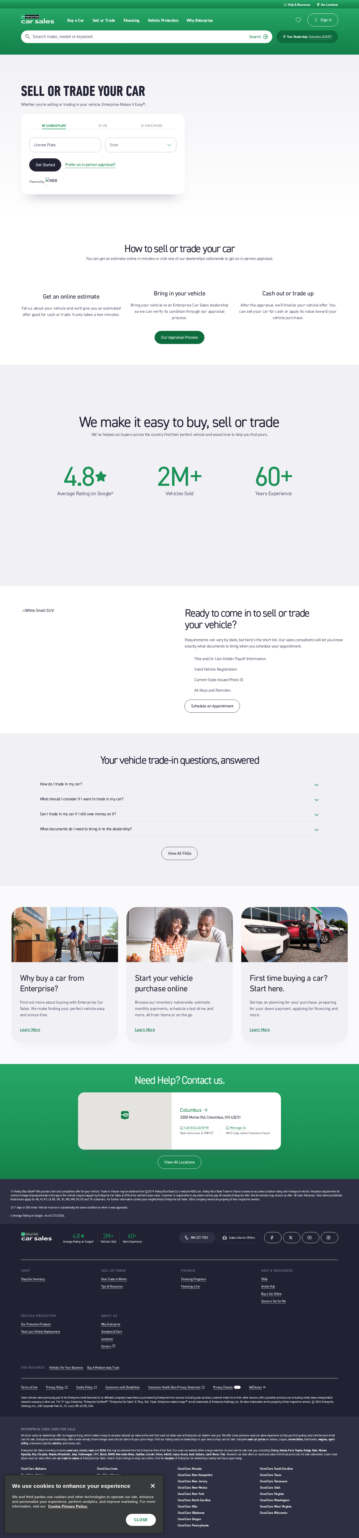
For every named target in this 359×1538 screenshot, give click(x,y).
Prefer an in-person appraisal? (90, 164)
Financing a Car (190, 1286)
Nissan (323, 1450)
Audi (191, 1454)
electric (57, 1443)
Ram (314, 1450)
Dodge (307, 1450)
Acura (184, 1454)
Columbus (190, 1110)
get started (45, 165)
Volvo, (159, 1454)
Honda (283, 1450)
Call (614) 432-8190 (196, 1128)
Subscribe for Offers (242, 1237)
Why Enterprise (111, 1324)
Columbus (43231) (320, 37)
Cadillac (140, 1454)
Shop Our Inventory (33, 1279)
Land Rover (212, 1454)
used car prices (256, 1439)
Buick (103, 1454)
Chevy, (275, 1450)
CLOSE (141, 1520)
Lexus (176, 1454)
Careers (108, 1346)
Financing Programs (193, 1279)
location (169, 1458)
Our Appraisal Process (179, 337)
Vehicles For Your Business (66, 1367)
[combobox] (141, 145)
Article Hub (268, 1286)
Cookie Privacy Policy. (68, 1506)
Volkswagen (85, 1454)
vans (91, 1450)
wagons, (323, 1439)
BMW (111, 1454)
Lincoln (150, 1454)
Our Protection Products (36, 1324)
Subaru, (200, 1454)
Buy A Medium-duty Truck (103, 1367)
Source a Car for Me (273, 1301)
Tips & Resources (112, 1286)
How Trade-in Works (114, 1279)
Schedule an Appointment (212, 706)
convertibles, (295, 1439)
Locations (107, 1339)
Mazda (53, 1454)
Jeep (74, 1454)
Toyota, (299, 1450)
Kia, (34, 1454)
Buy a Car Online (271, 1294)
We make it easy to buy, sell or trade (179, 422)
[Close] (153, 1486)
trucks (83, 1450)
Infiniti (167, 1454)
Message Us (238, 1128)
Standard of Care (111, 1332)
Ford (291, 1450)
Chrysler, (42, 1454)
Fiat (222, 1454)
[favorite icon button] (298, 20)
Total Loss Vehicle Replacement (40, 1332)
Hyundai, (26, 1454)
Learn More (30, 1029)
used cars (72, 1450)
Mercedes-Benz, (125, 1454)
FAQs (264, 1279)
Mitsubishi (64, 1454)
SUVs (103, 1450)
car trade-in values (68, 1458)
